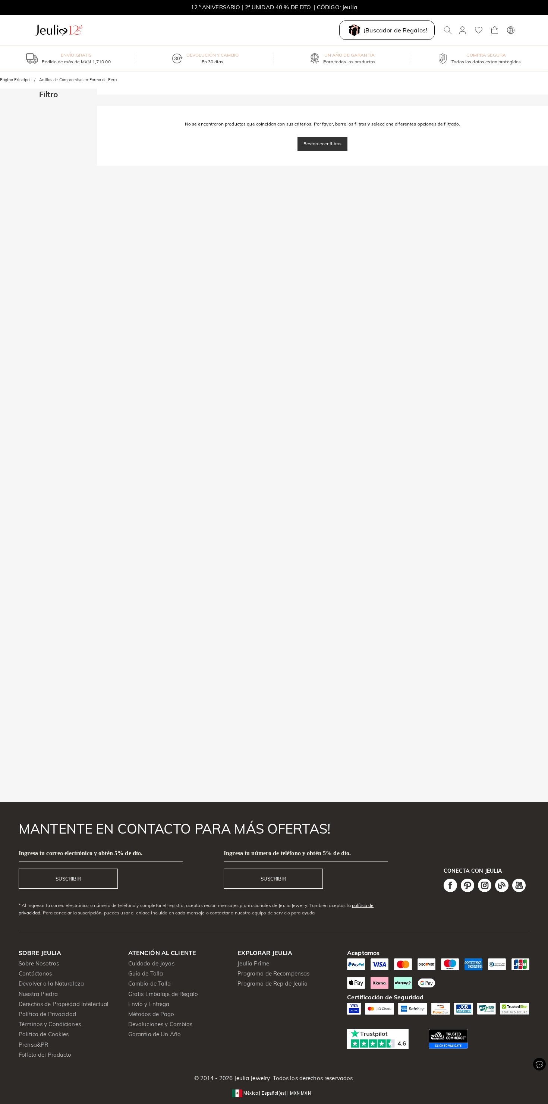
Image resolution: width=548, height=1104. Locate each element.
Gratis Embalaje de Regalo (163, 993)
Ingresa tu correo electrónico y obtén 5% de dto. (80, 853)
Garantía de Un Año (154, 1034)
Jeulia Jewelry (251, 1078)
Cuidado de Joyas (151, 963)
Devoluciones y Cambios (160, 1024)
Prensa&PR (33, 1044)
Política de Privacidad (47, 1014)
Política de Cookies (44, 1034)
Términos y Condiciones (50, 1024)
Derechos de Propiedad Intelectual (63, 1004)
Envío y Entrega (149, 1004)
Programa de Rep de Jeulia (272, 983)
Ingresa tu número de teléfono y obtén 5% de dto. (287, 853)
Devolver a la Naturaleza (51, 983)
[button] (274, 1092)
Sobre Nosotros (39, 963)
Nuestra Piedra (38, 993)
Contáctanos (35, 973)
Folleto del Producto (45, 1054)
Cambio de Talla (149, 983)
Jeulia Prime (253, 963)
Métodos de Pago (151, 1014)
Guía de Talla (145, 973)
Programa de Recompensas (273, 973)
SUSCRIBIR (68, 879)
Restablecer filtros (322, 143)
